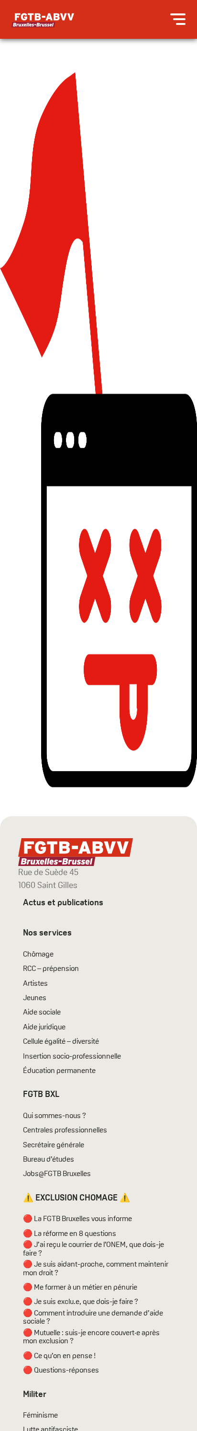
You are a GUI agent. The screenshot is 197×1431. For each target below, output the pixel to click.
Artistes (35, 983)
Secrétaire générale (53, 1145)
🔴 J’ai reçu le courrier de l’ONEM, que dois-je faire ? (93, 1248)
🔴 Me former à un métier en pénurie (80, 1287)
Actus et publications (63, 902)
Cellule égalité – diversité (61, 1041)
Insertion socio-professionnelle (72, 1056)
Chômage (38, 954)
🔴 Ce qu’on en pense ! (59, 1355)
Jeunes (34, 997)
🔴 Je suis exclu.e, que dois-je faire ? (80, 1301)
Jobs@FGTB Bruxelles (57, 1173)
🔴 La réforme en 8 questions (69, 1233)
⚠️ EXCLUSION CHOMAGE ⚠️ (76, 1197)
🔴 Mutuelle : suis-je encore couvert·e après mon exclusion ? (91, 1336)
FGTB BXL (41, 1093)
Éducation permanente (59, 1070)
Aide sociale (42, 1012)
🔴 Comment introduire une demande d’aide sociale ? (93, 1317)
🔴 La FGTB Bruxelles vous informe (77, 1218)
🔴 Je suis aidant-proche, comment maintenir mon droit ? (95, 1268)
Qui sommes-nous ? (54, 1115)
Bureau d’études (48, 1159)
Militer (34, 1393)
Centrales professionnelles (66, 1130)
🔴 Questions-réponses (61, 1370)
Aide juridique (44, 1027)
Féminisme (40, 1415)
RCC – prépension (51, 968)
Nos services (47, 932)
